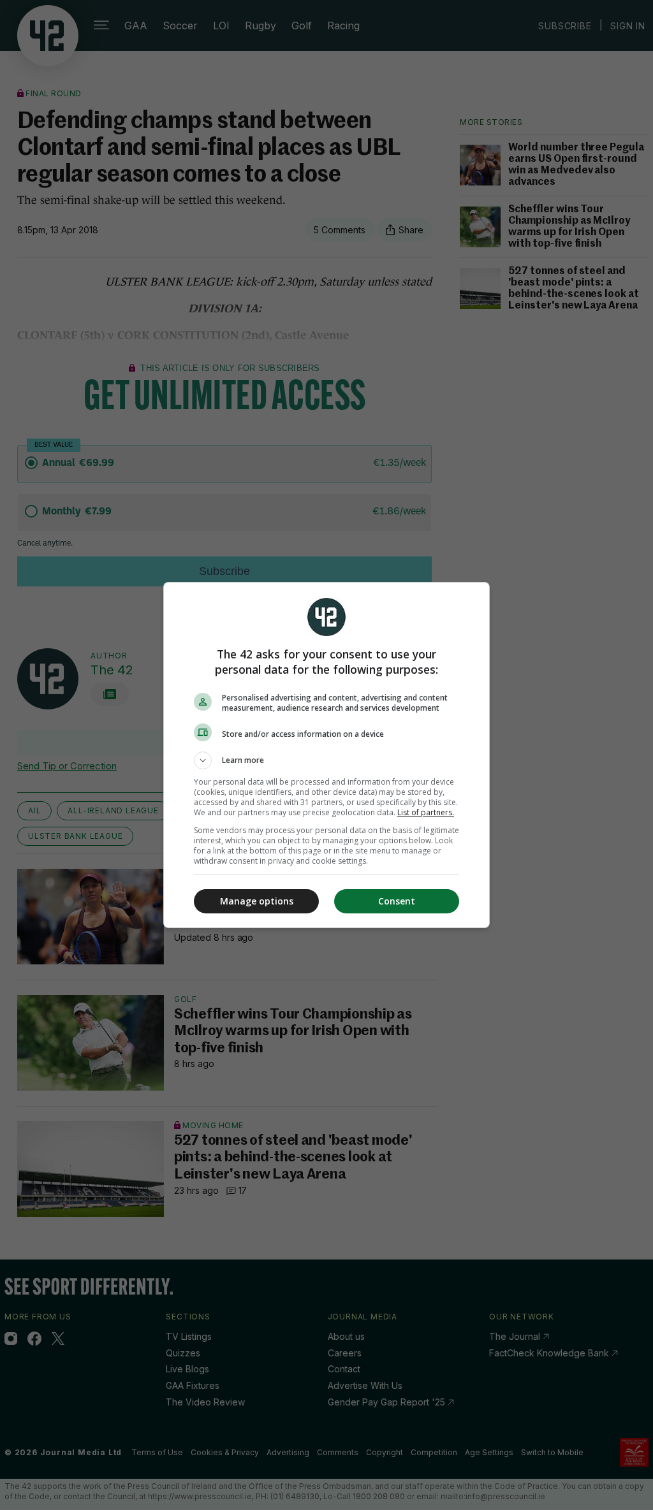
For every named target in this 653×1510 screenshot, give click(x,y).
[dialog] (326, 755)
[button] (326, 760)
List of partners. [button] (425, 812)
